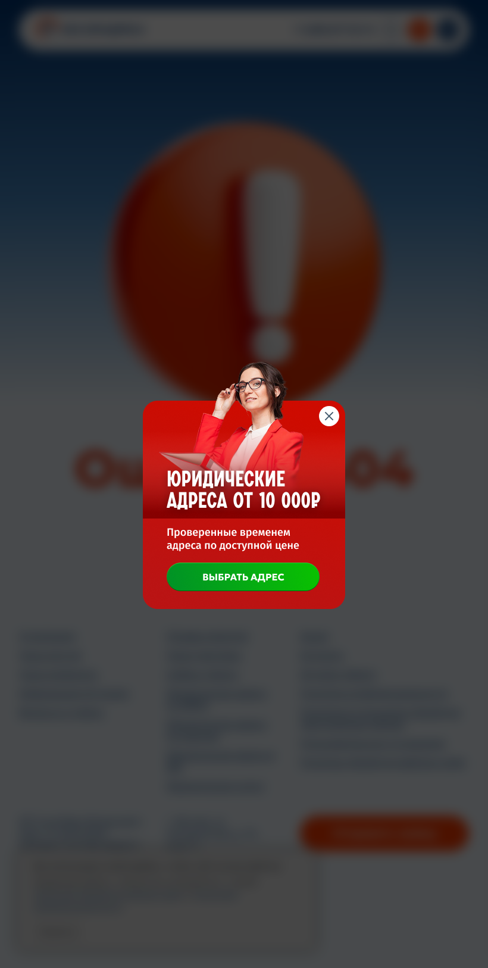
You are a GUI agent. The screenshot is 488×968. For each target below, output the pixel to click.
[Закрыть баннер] (329, 416)
